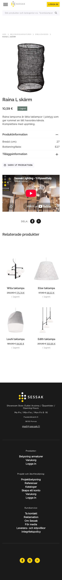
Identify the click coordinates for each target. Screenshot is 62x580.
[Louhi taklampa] (15, 320)
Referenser (31, 483)
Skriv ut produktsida (20, 165)
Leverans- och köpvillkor (31, 528)
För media (31, 524)
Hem (4, 34)
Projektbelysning (31, 479)
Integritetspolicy (31, 531)
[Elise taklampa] (46, 269)
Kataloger (31, 486)
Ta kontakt (31, 513)
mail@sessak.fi (31, 426)
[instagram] (30, 560)
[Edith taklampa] (46, 320)
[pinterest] (39, 221)
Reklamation (31, 517)
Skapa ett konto (31, 490)
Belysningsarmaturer (20, 34)
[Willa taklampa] (15, 269)
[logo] (18, 4)
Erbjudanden (41, 34)
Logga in (53, 4)
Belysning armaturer (31, 456)
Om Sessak (31, 520)
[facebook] (32, 221)
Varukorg (31, 460)
